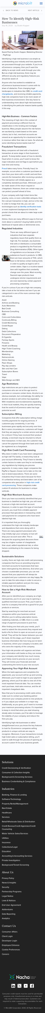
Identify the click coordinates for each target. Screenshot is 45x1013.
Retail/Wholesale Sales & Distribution (18, 821)
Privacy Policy (8, 878)
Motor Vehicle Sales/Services (15, 833)
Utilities (5, 838)
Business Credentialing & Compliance (19, 781)
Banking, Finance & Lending (14, 794)
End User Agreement (11, 905)
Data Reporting (8, 914)
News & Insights (9, 882)
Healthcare (7, 812)
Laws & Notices (9, 900)
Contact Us (9, 926)
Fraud (4, 168)
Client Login (7, 936)
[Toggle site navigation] (41, 3)
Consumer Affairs (9, 931)
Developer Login (9, 940)
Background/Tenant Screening (15, 864)
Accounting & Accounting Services (17, 855)
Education (6, 851)
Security (5, 887)
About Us (7, 872)
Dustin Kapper (23, 25)
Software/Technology (11, 799)
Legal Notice (7, 896)
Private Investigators (11, 860)
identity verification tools (30, 206)
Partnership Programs (11, 891)
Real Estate (7, 808)
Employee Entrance (10, 945)
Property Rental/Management (15, 803)
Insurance (6, 842)
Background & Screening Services (17, 776)
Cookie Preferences (11, 949)
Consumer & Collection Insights (16, 772)
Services (6, 817)
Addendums (7, 909)
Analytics (6, 918)
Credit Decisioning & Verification (16, 768)
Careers (5, 954)
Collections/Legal (10, 847)
